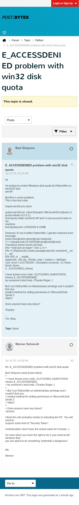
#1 (72, 164)
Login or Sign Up (63, 3)
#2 (72, 360)
